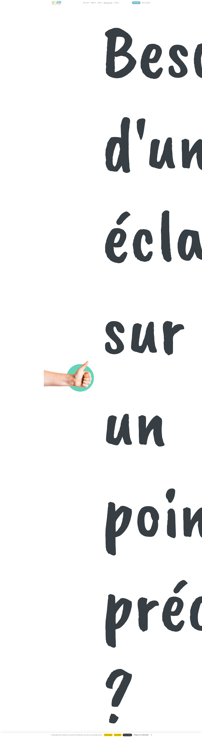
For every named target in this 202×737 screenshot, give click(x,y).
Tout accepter (108, 735)
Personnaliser (127, 735)
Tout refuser (117, 735)
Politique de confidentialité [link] (141, 735)
